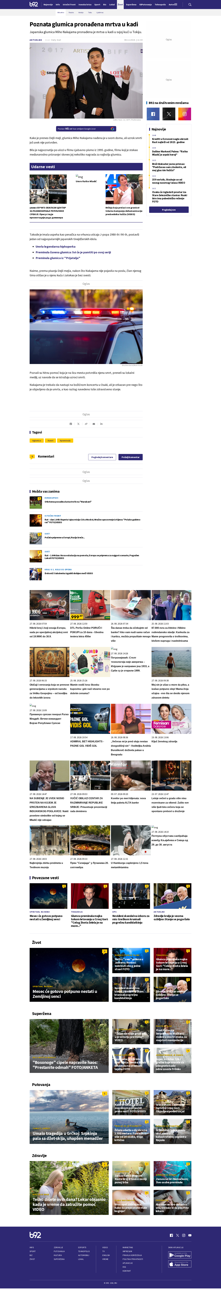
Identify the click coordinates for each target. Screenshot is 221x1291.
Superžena (59, 1259)
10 (39, 570)
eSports (82, 1247)
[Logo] (34, 4)
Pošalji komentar (131, 457)
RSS (124, 1267)
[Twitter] (169, 114)
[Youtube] (189, 1235)
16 (39, 516)
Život (32, 1259)
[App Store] (179, 1264)
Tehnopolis (84, 1251)
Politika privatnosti (133, 1259)
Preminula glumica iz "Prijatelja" (58, 258)
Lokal (81, 1259)
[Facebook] (153, 114)
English (106, 1255)
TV (103, 1251)
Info (32, 1247)
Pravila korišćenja (132, 1255)
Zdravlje (58, 1247)
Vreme (105, 1259)
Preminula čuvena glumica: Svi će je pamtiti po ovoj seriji (73, 252)
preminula (66, 440)
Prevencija (162, 1200)
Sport (33, 1251)
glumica (37, 440)
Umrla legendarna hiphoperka (55, 246)
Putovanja (59, 1251)
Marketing (128, 1247)
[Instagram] (184, 114)
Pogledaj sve (168, 209)
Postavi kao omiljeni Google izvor (77, 128)
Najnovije (48, 4)
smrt (51, 440)
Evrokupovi (51, 498)
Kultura (58, 1255)
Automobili (83, 1255)
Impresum (127, 1251)
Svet (47, 533)
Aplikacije (128, 1263)
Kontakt (127, 1271)
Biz (31, 1255)
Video (105, 1247)
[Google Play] (179, 1255)
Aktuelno (36, 40)
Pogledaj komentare (102, 457)
